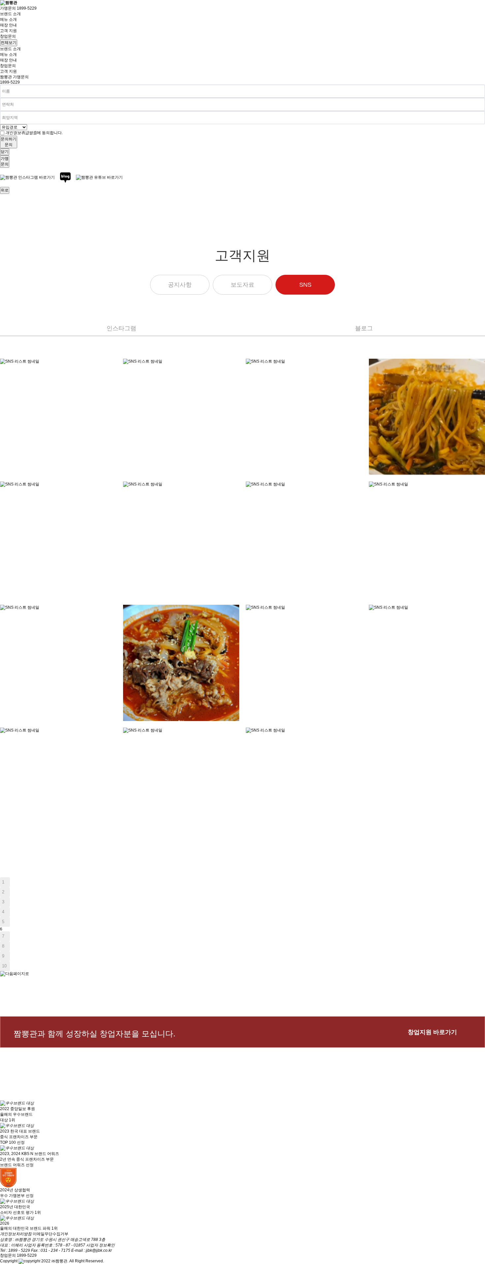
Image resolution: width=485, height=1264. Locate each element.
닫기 (5, 151)
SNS (305, 284)
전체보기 (8, 42)
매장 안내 (8, 25)
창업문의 (8, 36)
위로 (5, 190)
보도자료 (242, 284)
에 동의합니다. (34, 132)
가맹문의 (18, 8)
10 (4, 965)
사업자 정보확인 (100, 1245)
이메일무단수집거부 (50, 1234)
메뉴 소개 (8, 19)
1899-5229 (10, 82)
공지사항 (180, 284)
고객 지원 (8, 30)
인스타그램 (121, 328)
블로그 (364, 328)
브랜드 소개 (10, 14)
